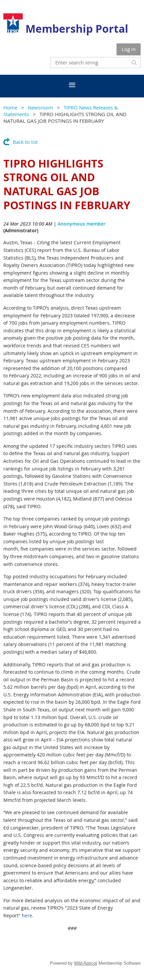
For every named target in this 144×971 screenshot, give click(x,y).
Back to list (25, 141)
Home (10, 107)
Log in (129, 49)
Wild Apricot (85, 963)
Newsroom (40, 107)
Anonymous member (81, 224)
